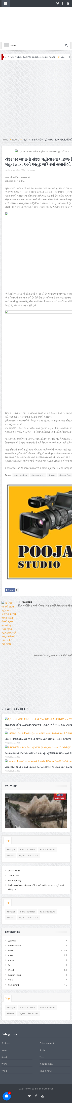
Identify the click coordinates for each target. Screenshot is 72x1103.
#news (52, 453)
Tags (7, 819)
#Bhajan (11, 828)
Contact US (13, 853)
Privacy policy (14, 858)
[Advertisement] (36, 78)
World (11, 948)
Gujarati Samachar (28, 834)
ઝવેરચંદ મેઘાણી (14, 953)
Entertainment (15, 923)
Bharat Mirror (14, 849)
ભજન (10, 958)
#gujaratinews (37, 453)
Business (12, 919)
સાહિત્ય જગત (14, 963)
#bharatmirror (20, 453)
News (32, 148)
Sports (11, 938)
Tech (10, 943)
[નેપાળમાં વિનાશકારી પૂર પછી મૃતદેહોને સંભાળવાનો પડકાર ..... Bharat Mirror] (36, 789)
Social (10, 933)
